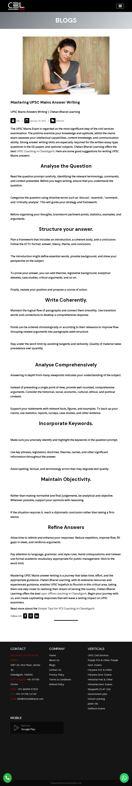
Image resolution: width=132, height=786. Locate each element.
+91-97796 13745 (23, 693)
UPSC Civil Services (98, 655)
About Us (54, 660)
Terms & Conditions (60, 679)
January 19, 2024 (38, 120)
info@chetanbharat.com (30, 698)
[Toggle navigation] (120, 6)
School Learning (96, 698)
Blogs (52, 664)
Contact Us (55, 669)
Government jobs (97, 693)
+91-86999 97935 (24, 689)
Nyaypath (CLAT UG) (99, 689)
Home (52, 655)
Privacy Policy (56, 674)
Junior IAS (93, 703)
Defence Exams (96, 708)
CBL (18, 120)
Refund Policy (56, 684)
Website (60, 120)
